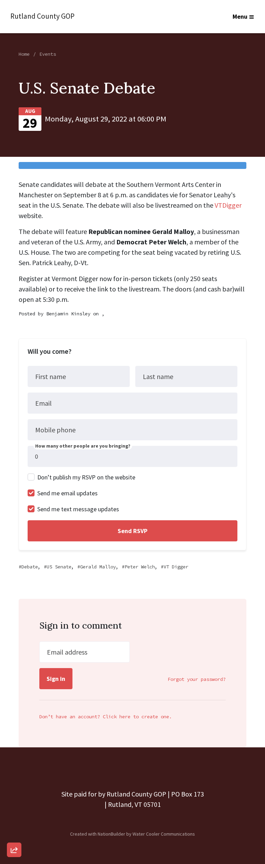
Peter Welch (140, 567)
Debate (29, 567)
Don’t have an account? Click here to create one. (105, 716)
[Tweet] (14, 793)
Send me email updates (67, 493)
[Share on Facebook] (14, 813)
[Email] (14, 774)
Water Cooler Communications (163, 834)
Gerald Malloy (98, 567)
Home (24, 54)
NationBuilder (111, 834)
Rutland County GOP (42, 16)
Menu (240, 16)
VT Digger (176, 567)
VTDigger (228, 205)
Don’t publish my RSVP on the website (86, 477)
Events (47, 54)
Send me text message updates (78, 509)
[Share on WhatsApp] (14, 833)
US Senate (59, 567)
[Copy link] (14, 754)
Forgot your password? (197, 679)
